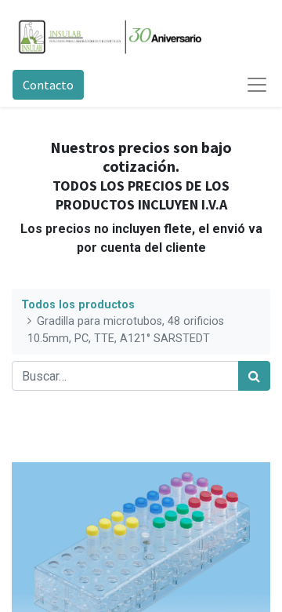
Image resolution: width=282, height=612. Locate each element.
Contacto (48, 85)
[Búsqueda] (254, 376)
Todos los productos (78, 304)
